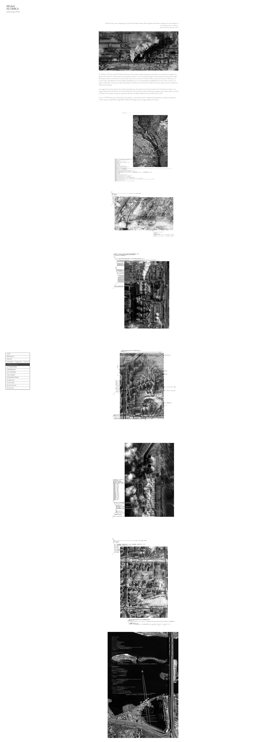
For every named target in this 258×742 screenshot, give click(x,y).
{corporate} (10, 383)
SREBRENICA (11, 370)
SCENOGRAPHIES (13, 378)
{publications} (11, 385)
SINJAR (9, 359)
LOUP (8, 354)
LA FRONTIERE (12, 367)
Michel (10, 6)
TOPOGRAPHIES (12, 364)
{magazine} (10, 380)
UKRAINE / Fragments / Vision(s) (18, 362)
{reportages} (11, 375)
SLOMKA (13, 10)
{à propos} (10, 388)
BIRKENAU (10, 357)
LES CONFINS (11, 372)
